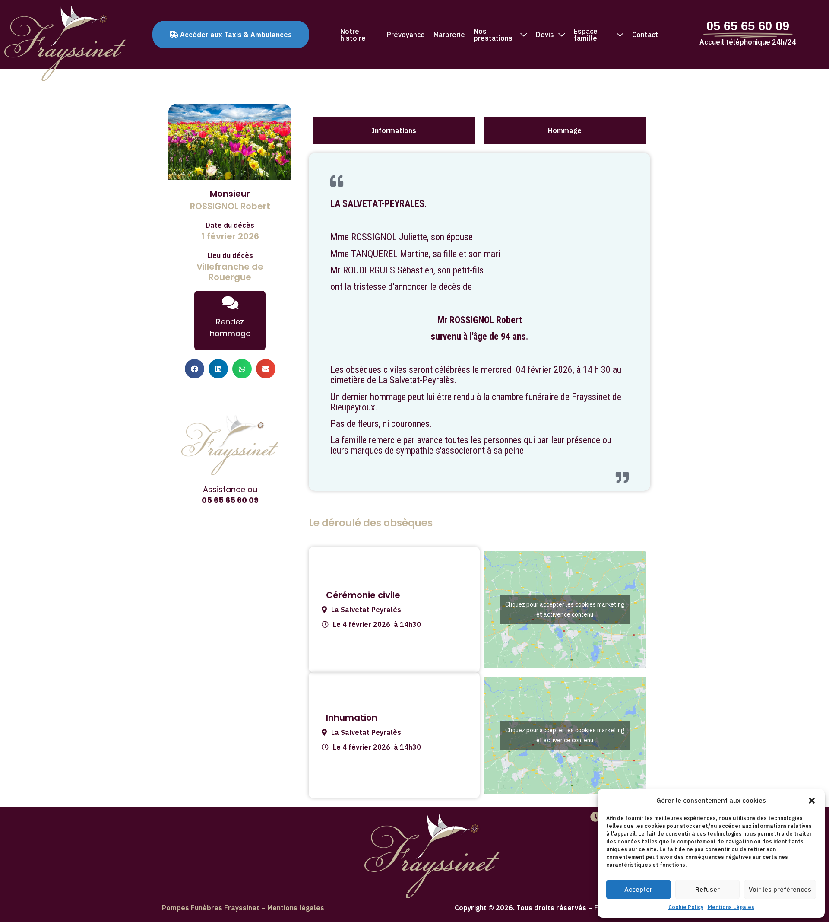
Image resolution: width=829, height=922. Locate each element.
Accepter (638, 889)
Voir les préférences (780, 889)
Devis (545, 34)
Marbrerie (449, 34)
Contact (645, 34)
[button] (811, 800)
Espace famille (586, 34)
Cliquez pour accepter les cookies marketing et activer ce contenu (565, 609)
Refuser (707, 889)
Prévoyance (406, 34)
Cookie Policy (685, 907)
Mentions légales (295, 907)
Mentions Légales (731, 907)
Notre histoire (353, 34)
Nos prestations (493, 34)
